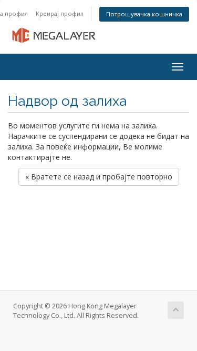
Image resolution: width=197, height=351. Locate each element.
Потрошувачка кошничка (144, 14)
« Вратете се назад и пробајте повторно (98, 177)
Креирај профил (60, 13)
